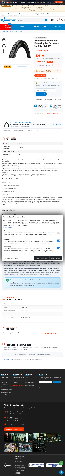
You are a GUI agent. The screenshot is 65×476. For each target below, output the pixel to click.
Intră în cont (5, 359)
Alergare (36, 27)
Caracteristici (18, 130)
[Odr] (53, 465)
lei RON (54, 14)
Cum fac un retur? (19, 385)
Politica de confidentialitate (5, 383)
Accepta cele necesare (12, 258)
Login (26, 377)
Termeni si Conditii (6, 387)
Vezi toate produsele (23, 67)
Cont (26, 380)
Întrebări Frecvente (18, 377)
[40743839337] (61, 463)
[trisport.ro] (8, 20)
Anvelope (20, 31)
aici (56, 108)
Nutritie (58, 27)
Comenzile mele (29, 385)
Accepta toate (55, 258)
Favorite (39, 99)
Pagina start (5, 31)
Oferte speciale (17, 380)
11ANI (49, 61)
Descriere (7, 130)
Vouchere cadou (30, 382)
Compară (49, 99)
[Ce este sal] (36, 465)
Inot (14, 27)
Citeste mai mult (8, 227)
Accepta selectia (41, 258)
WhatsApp (22, 424)
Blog (48, 13)
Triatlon (47, 27)
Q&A (37, 130)
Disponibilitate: (39, 50)
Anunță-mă (41, 94)
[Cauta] (46, 20)
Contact (42, 13)
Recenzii (59, 99)
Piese (15, 31)
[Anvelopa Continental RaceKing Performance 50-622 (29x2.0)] (19, 49)
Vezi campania (49, 65)
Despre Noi (37, 14)
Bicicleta (24, 27)
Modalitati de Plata (6, 389)
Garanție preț (41, 75)
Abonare (57, 382)
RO (62, 14)
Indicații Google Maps (15, 429)
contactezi (40, 109)
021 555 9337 (11, 424)
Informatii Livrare (6, 380)
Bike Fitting (4, 395)
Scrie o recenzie (52, 113)
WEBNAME (17, 473)
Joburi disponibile (6, 392)
